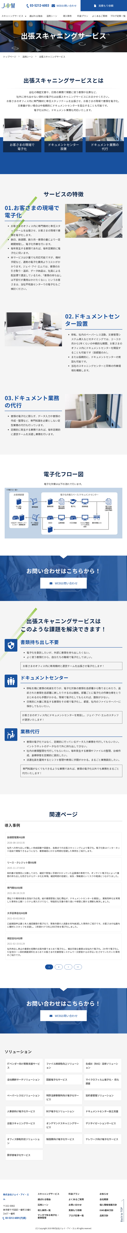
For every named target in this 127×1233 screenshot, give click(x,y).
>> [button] (78, 967)
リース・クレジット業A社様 (21, 862)
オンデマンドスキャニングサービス (62, 1125)
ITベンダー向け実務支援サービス (23, 1065)
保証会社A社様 (14, 938)
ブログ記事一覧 (117, 15)
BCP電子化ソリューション (60, 1111)
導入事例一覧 (44, 1210)
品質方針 (104, 1215)
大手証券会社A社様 (17, 913)
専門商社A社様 (14, 887)
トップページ (9, 56)
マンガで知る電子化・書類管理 (48, 1216)
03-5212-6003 (39, 5)
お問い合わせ (75, 1204)
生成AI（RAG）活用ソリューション (102, 1065)
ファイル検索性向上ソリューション (62, 1065)
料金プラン (82, 15)
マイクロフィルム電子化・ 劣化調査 (102, 1081)
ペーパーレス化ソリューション (23, 1095)
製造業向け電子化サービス (60, 1139)
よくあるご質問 (99, 15)
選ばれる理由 (35, 15)
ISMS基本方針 (106, 1210)
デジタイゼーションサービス (101, 1123)
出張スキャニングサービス (21, 1123)
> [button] (68, 967)
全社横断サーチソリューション (23, 1079)
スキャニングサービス (12, 15)
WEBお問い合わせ (67, 5)
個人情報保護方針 (108, 1204)
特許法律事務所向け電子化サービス (62, 1097)
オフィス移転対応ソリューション (23, 1141)
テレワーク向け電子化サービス (102, 1139)
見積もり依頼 (106, 5)
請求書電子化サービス (18, 1155)
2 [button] (58, 967)
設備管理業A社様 (16, 837)
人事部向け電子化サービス (21, 1111)
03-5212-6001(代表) (15, 1218)
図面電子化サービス (56, 1079)
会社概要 (104, 1199)
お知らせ (104, 1194)
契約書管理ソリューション (100, 1095)
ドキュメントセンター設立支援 (102, 1111)
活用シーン (51, 15)
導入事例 (67, 15)
